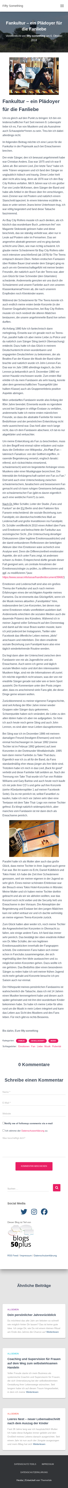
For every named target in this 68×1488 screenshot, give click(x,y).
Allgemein (13, 1309)
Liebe (40, 1046)
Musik (53, 1041)
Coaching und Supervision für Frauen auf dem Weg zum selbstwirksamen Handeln (34, 1363)
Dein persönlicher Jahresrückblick (31, 1315)
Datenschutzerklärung (32, 1130)
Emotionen (24, 1046)
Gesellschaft (37, 1041)
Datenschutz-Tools (25, 1464)
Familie (21, 1041)
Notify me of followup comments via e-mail (29, 1123)
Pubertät (56, 1046)
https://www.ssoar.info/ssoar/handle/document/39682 (33, 577)
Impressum (26, 1255)
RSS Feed (12, 1255)
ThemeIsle (46, 1480)
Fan (33, 1046)
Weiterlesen (52, 1332)
